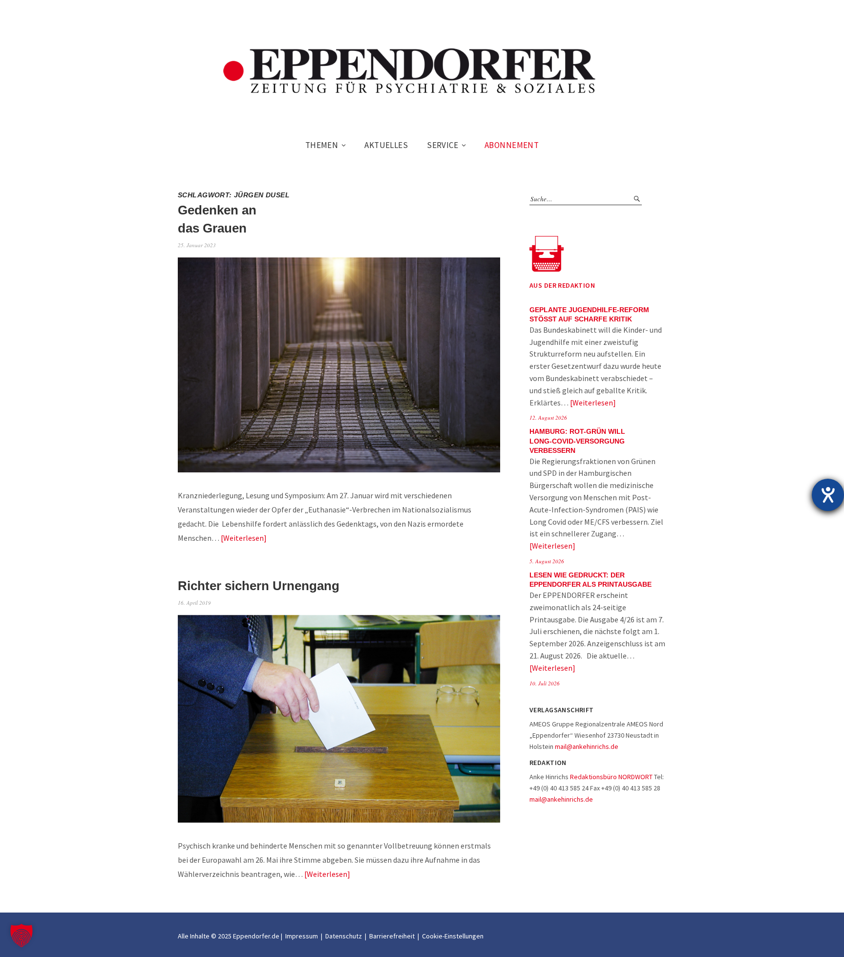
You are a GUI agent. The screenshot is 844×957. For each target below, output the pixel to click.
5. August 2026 (546, 561)
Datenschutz (343, 936)
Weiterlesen (243, 538)
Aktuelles (386, 145)
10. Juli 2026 (544, 683)
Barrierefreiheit (392, 936)
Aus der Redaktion (562, 285)
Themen (321, 145)
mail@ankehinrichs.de (586, 746)
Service (442, 145)
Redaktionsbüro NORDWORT (611, 776)
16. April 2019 (194, 602)
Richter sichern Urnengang (258, 585)
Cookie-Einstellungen (453, 936)
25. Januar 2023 (197, 245)
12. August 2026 (548, 417)
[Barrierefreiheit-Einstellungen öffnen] (828, 495)
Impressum (301, 936)
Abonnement (512, 145)
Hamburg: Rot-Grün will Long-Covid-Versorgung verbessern (577, 441)
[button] (21, 935)
